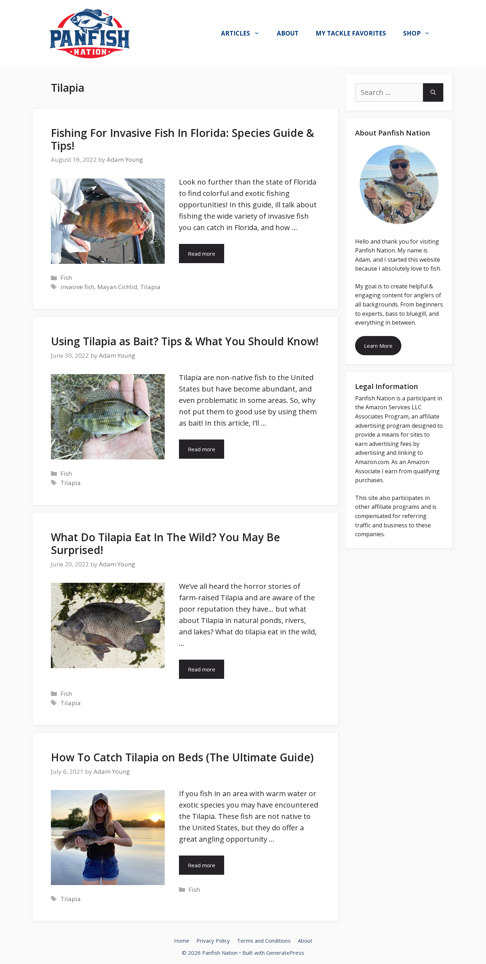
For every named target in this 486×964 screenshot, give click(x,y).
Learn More (378, 345)
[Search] (433, 92)
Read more (201, 253)
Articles (235, 33)
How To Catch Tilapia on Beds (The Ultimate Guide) (182, 757)
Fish (66, 277)
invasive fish (77, 287)
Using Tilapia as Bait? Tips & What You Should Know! (184, 341)
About (288, 33)
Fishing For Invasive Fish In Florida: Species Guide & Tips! (182, 139)
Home (181, 940)
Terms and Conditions (264, 940)
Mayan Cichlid (117, 287)
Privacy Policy (213, 940)
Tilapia (150, 287)
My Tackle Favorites (351, 33)
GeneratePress (285, 952)
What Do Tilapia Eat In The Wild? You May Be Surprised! (165, 543)
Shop (412, 33)
